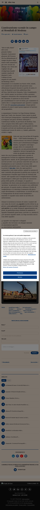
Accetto (20, 277)
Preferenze (20, 272)
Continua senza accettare (30, 231)
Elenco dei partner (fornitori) (10, 267)
